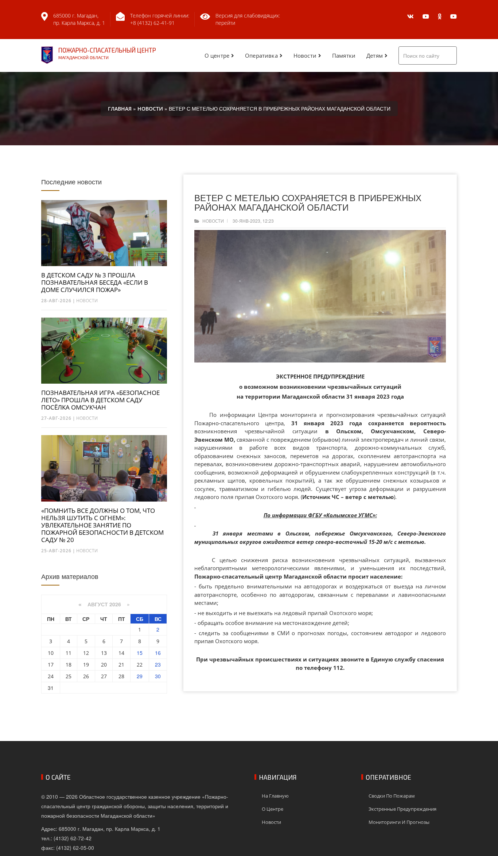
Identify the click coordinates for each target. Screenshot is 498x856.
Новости (304, 55)
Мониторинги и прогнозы (399, 822)
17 (51, 664)
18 (68, 664)
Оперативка (261, 55)
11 (68, 652)
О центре (217, 55)
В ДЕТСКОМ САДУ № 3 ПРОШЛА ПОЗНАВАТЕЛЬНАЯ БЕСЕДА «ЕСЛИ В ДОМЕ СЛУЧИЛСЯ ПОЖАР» (94, 282)
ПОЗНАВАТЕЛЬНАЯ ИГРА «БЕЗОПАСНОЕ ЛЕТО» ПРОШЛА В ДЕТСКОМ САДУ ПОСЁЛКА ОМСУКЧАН (100, 400)
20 (104, 664)
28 (121, 676)
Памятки (343, 55)
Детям (374, 55)
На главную (275, 795)
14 (121, 652)
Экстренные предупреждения (402, 809)
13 (104, 652)
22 (140, 664)
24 (51, 676)
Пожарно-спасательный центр (107, 53)
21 (121, 664)
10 (51, 652)
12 (86, 652)
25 (68, 676)
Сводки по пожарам (392, 795)
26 (86, 676)
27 (104, 676)
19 (86, 664)
